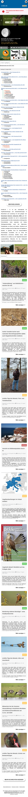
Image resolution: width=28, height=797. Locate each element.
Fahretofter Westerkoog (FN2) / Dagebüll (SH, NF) (11, 144)
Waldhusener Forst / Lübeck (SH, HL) (8, 121)
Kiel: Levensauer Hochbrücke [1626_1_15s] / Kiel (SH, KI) (13, 124)
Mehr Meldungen (14, 204)
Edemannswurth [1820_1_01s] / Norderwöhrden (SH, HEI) (13, 84)
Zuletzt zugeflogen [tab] (5, 62)
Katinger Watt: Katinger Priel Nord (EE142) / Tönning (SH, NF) (13, 169)
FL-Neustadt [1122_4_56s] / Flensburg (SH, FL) (10, 72)
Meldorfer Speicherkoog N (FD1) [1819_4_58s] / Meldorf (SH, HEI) (14, 103)
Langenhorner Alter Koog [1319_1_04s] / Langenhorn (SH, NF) (13, 198)
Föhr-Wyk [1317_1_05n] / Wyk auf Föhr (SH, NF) (11, 149)
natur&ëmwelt (4, 218)
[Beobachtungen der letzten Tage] (7, 65)
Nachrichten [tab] (3, 256)
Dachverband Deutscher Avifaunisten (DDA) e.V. (12, 215)
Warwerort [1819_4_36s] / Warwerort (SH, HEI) (10, 110)
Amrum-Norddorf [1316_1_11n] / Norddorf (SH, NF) (11, 128)
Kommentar (13, 463)
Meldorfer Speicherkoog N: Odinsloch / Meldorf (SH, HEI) (12, 107)
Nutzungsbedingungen (7, 786)
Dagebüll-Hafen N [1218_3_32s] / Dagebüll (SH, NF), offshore (13, 139)
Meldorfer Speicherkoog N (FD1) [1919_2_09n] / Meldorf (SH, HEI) (14, 100)
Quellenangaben (22, 786)
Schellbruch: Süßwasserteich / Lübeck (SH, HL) (10, 114)
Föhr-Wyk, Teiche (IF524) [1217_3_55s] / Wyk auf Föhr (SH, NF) (14, 152)
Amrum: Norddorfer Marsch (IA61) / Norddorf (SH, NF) (12, 131)
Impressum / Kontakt (15, 786)
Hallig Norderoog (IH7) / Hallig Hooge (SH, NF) (10, 160)
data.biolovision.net (16, 517)
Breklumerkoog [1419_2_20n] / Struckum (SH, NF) (11, 136)
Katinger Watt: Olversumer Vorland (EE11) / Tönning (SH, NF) (13, 189)
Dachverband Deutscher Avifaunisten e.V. (14, 791)
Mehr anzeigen (20, 305)
